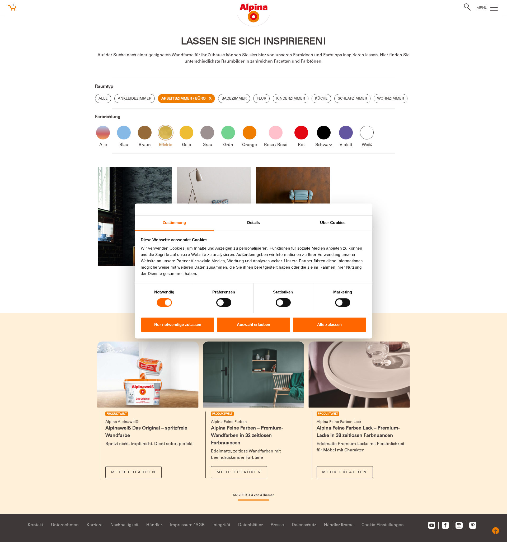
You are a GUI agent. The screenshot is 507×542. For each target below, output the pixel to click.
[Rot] (301, 132)
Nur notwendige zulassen (177, 324)
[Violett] (346, 132)
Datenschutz (304, 525)
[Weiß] (367, 132)
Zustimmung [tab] (174, 222)
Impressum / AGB (187, 525)
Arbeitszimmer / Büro (186, 99)
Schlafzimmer (352, 99)
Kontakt (35, 525)
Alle (103, 99)
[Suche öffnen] (466, 7)
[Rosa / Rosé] (276, 132)
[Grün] (228, 132)
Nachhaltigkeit (124, 525)
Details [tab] (253, 222)
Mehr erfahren (133, 472)
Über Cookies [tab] (332, 222)
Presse (277, 525)
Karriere (94, 525)
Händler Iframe (339, 525)
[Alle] (103, 132)
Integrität (221, 525)
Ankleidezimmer (134, 99)
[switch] (223, 302)
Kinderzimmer (290, 99)
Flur (261, 99)
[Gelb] (186, 132)
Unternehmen (65, 525)
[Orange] (249, 132)
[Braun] (145, 132)
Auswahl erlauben (253, 324)
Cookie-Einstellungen (383, 525)
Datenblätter (250, 525)
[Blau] (124, 132)
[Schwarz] (324, 132)
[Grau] (207, 132)
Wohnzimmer (390, 99)
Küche (321, 99)
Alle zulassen (329, 324)
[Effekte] (165, 132)
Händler (154, 525)
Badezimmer (234, 99)
